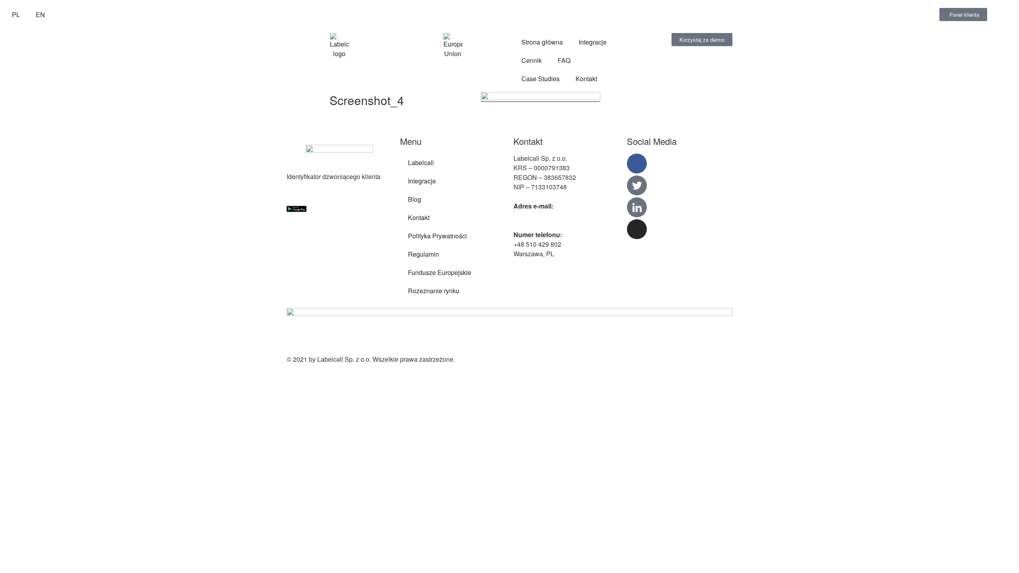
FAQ (564, 60)
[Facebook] (637, 163)
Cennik (531, 60)
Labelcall (421, 162)
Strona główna (542, 42)
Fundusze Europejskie (439, 272)
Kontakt (586, 78)
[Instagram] (637, 229)
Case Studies (540, 78)
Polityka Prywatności (437, 235)
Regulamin (423, 254)
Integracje (593, 42)
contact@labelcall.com (545, 215)
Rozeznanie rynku (433, 290)
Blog (414, 199)
